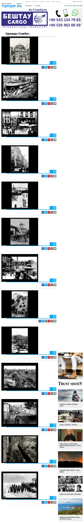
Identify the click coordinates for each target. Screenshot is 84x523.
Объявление (35, 1)
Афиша (48, 1)
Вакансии (42, 1)
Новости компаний (56, 1)
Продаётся (27, 1)
